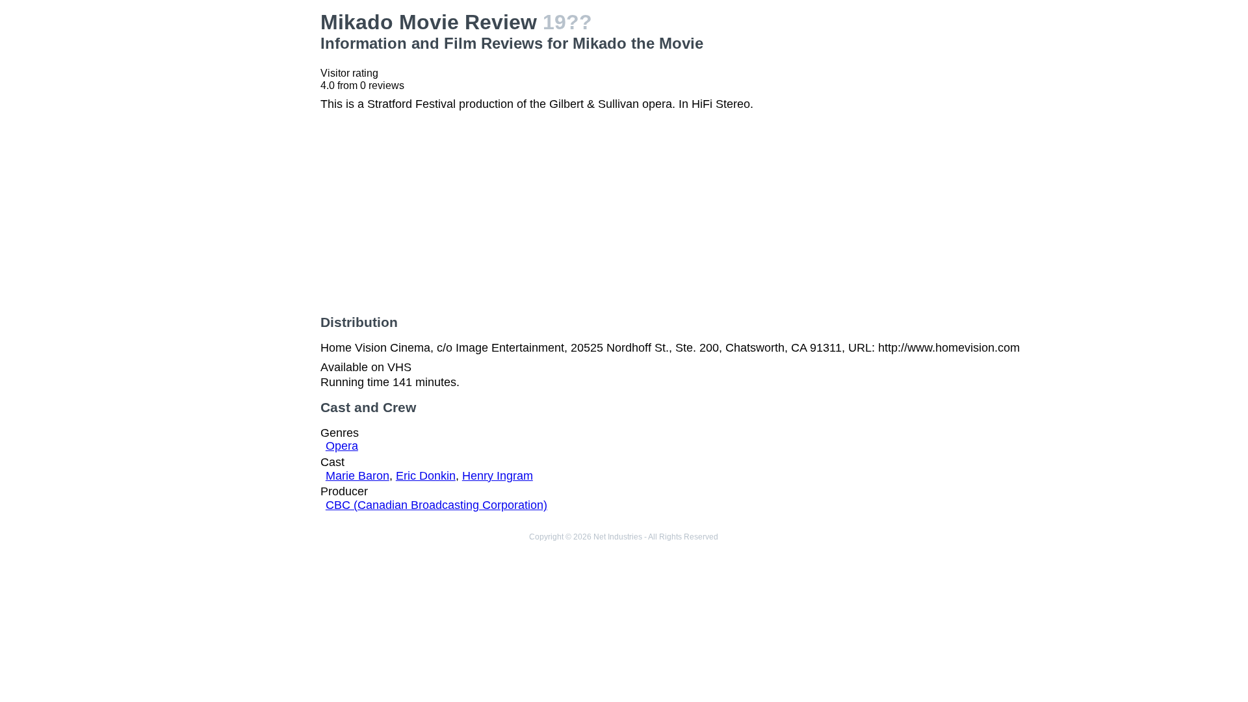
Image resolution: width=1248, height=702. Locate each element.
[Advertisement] (214, 91)
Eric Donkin (426, 475)
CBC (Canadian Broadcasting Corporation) (436, 505)
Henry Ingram (497, 475)
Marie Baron (357, 475)
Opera (342, 445)
